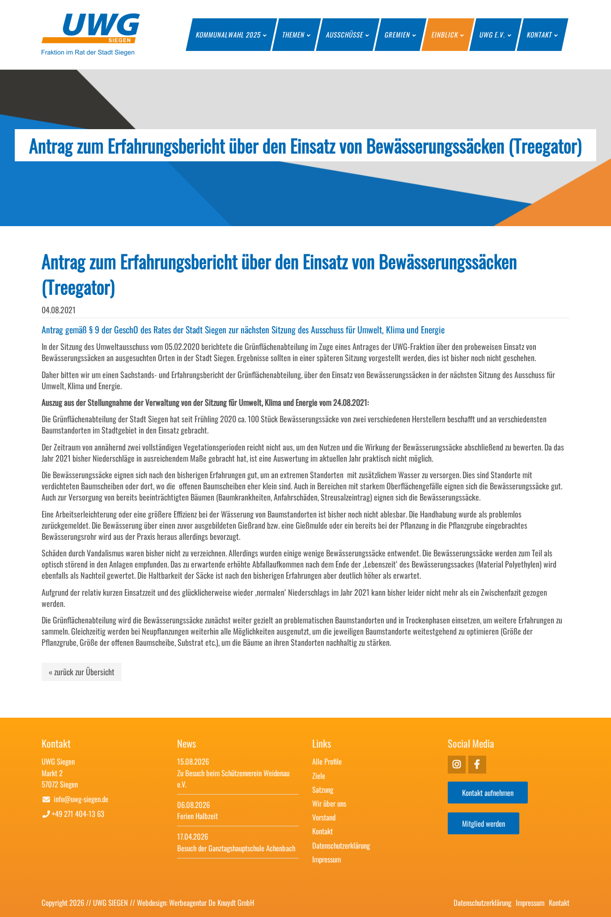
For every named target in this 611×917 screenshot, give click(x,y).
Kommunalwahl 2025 (228, 34)
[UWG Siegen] (91, 52)
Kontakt (539, 34)
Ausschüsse (345, 34)
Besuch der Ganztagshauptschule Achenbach (236, 848)
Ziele (318, 775)
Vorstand (323, 817)
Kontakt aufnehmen (487, 792)
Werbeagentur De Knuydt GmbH (211, 902)
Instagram (477, 765)
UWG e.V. (493, 34)
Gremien (398, 34)
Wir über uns (329, 803)
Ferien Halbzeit (197, 815)
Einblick (445, 34)
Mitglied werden (483, 823)
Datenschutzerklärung (341, 845)
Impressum (326, 859)
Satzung (322, 789)
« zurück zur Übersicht (82, 671)
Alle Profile (327, 761)
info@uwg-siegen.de (81, 798)
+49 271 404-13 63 (78, 813)
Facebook (457, 765)
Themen (293, 34)
